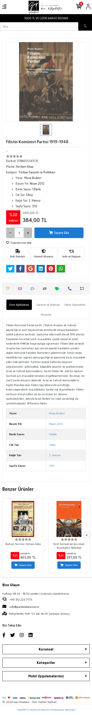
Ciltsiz (52, 445)
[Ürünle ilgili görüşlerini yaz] (33, 289)
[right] (87, 535)
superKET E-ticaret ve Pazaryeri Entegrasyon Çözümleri (46, 709)
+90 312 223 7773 (20, 599)
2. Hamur (55, 455)
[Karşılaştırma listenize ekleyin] (46, 289)
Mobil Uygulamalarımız (46, 676)
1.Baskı (53, 434)
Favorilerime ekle (21, 242)
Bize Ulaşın (11, 585)
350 (51, 465)
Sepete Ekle (61, 233)
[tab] (19, 305)
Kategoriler (46, 663)
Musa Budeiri (57, 413)
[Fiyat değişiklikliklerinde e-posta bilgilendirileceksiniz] (58, 289)
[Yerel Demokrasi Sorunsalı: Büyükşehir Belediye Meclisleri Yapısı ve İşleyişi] (69, 519)
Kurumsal (46, 649)
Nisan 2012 (56, 424)
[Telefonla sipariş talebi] (71, 289)
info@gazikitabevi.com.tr (24, 607)
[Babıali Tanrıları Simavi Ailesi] (23, 519)
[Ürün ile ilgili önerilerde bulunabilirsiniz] (83, 289)
